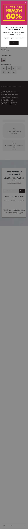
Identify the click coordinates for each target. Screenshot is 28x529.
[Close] (25, 3)
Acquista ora (14, 42)
